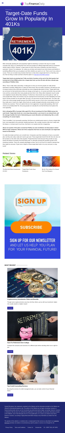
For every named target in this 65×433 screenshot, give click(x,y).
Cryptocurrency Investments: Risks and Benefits (23, 299)
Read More (10, 308)
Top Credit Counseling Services (17, 386)
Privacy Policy (9, 427)
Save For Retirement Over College (18, 342)
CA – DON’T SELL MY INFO (51, 427)
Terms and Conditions (20, 427)
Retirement (8, 9)
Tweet (33, 152)
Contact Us (30, 427)
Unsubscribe (38, 427)
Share (33, 150)
